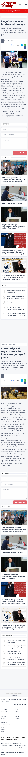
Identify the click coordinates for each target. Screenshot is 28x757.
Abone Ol (6, 45)
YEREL (2, 727)
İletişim (3, 737)
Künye (8, 737)
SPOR (16, 711)
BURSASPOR (4, 711)
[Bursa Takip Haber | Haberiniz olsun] (8, 4)
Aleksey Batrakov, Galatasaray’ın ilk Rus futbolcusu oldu (14, 11)
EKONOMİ (3, 714)
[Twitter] (15, 705)
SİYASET (17, 709)
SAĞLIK (17, 718)
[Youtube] (22, 705)
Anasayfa (4, 17)
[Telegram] (25, 705)
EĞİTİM (17, 714)
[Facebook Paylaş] (25, 47)
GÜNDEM (3, 716)
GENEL (2, 732)
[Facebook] (17, 705)
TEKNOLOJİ (4, 722)
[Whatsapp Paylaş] (25, 45)
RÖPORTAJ (4, 729)
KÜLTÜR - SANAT (5, 725)
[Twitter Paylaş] (22, 45)
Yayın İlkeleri (15, 737)
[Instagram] (20, 705)
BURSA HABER (12, 17)
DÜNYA (17, 716)
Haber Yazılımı (5, 701)
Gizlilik (2, 739)
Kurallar (23, 737)
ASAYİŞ (3, 718)
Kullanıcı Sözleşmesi (11, 739)
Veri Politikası (4, 741)
